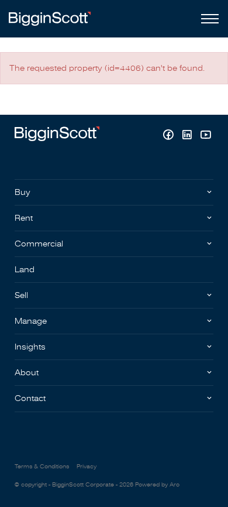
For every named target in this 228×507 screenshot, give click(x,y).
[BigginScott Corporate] (50, 18)
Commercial (39, 244)
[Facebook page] (169, 136)
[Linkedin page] (188, 136)
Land (24, 270)
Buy (22, 192)
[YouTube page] (205, 136)
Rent (24, 218)
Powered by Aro (157, 484)
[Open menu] (207, 19)
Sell (21, 295)
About (27, 373)
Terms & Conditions (42, 466)
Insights (30, 347)
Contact (30, 398)
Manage (31, 321)
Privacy (86, 466)
